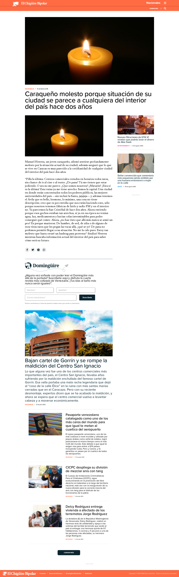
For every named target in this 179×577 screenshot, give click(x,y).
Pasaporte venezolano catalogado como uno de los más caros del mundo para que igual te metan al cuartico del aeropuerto (87, 422)
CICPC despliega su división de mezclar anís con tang (87, 469)
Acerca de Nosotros (55, 573)
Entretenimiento (124, 146)
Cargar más (69, 553)
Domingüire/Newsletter (73, 573)
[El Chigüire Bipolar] (29, 4)
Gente (120, 186)
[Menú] (165, 3)
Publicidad (88, 573)
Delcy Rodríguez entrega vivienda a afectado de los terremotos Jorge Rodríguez (86, 510)
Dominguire (154, 8)
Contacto (43, 573)
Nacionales (153, 3)
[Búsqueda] (165, 8)
